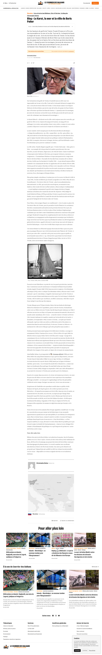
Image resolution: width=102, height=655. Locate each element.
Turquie (97, 8)
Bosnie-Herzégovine (31, 8)
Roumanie (82, 8)
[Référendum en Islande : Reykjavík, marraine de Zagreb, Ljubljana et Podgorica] (17, 540)
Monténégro (75, 8)
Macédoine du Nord (61, 8)
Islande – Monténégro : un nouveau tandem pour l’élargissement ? (37, 553)
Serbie (87, 8)
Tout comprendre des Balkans (54, 4)
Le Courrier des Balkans (54, 2)
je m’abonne (71, 51)
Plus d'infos (92, 650)
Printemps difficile (57, 354)
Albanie (23, 8)
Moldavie (69, 8)
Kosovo (53, 8)
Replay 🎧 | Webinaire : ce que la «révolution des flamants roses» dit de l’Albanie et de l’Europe (62, 553)
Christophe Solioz (31, 55)
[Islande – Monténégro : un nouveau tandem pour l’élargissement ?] (39, 540)
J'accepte (77, 650)
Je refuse (85, 650)
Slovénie (91, 8)
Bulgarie (39, 8)
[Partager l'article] (74, 63)
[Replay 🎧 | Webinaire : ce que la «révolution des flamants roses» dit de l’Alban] (62, 540)
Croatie (44, 8)
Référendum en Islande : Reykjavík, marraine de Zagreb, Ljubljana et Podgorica (16, 554)
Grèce (48, 8)
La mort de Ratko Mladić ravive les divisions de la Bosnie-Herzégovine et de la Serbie (84, 554)
